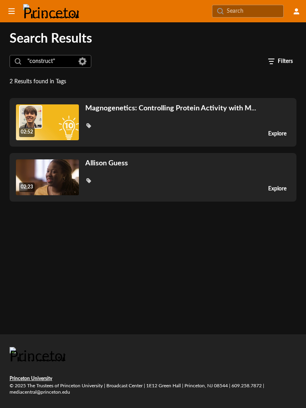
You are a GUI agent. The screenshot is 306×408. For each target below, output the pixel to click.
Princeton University (31, 378)
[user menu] (296, 11)
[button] (88, 125)
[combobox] (50, 61)
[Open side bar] (11, 11)
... (170, 108)
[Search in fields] (82, 61)
